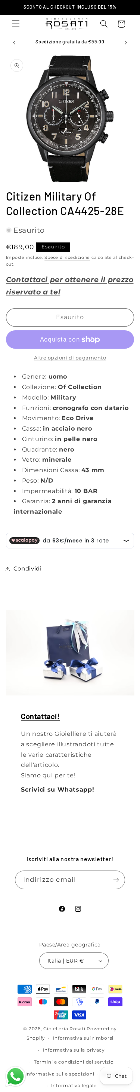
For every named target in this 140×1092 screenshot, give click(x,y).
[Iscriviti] (116, 880)
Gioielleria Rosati (64, 1028)
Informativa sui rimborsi (83, 1038)
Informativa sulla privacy (74, 1050)
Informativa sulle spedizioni (59, 1074)
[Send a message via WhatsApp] (15, 1076)
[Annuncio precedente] (14, 42)
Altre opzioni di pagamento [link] (70, 358)
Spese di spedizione (67, 257)
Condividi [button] (27, 568)
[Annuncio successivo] (126, 42)
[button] (15, 24)
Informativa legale (74, 1085)
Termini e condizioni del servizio (73, 1062)
